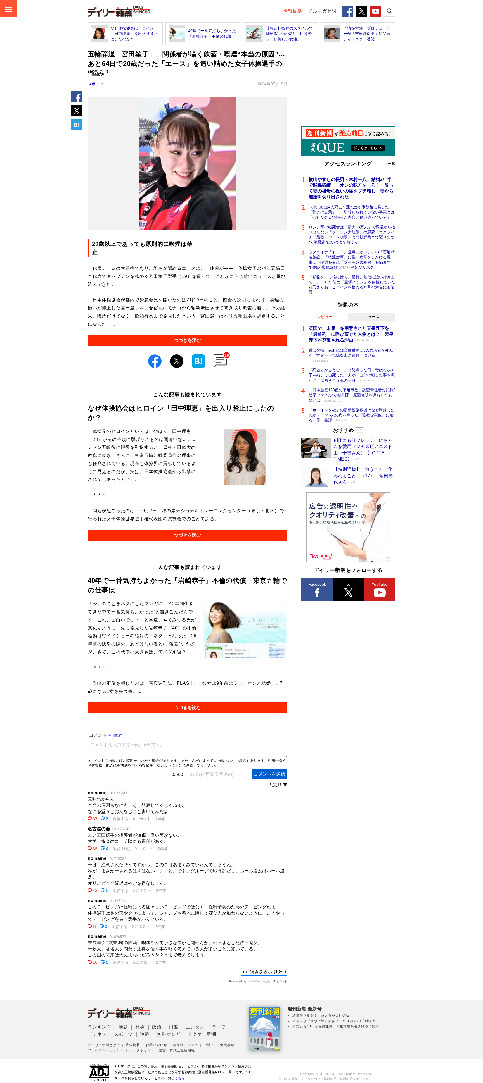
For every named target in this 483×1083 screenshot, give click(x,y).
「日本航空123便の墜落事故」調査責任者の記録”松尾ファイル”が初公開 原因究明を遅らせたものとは (352, 395)
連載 (145, 1034)
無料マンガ (168, 1034)
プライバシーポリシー (106, 1050)
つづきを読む (187, 340)
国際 (173, 1027)
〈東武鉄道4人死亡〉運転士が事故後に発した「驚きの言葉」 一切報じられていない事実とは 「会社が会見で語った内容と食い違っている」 (352, 212)
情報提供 (292, 11)
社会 (140, 1027)
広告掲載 (133, 1045)
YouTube (379, 584)
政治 (157, 1027)
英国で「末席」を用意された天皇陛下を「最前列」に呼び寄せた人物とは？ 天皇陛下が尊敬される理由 (351, 334)
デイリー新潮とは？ (104, 1045)
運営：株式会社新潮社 (177, 1050)
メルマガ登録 (322, 11)
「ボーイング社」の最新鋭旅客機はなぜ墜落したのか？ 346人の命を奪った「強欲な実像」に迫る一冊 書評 (352, 415)
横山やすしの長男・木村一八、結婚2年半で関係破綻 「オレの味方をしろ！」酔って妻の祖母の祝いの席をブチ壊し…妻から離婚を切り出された (351, 188)
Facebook (317, 584)
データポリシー (141, 1050)
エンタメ (195, 1027)
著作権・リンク (185, 1045)
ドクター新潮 (202, 1034)
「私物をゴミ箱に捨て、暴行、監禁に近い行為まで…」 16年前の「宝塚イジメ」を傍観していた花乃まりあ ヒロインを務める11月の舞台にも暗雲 (352, 285)
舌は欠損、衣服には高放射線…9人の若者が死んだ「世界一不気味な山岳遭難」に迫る (351, 355)
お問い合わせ (156, 1045)
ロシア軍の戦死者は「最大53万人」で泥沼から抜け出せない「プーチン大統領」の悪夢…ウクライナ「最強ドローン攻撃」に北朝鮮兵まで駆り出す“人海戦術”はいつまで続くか (352, 235)
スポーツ (95, 84)
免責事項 (227, 1045)
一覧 (391, 163)
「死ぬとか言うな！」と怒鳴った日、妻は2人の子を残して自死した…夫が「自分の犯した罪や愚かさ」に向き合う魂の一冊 (352, 375)
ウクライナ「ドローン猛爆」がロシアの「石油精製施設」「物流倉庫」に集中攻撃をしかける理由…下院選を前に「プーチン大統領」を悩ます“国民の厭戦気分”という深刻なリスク (352, 259)
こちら (180, 1078)
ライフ (219, 1027)
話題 (123, 1027)
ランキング (99, 1027)
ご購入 (208, 1045)
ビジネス (97, 1034)
